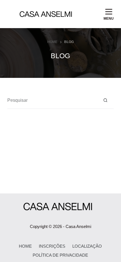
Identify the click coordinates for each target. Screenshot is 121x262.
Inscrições (52, 246)
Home (25, 246)
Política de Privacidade (60, 255)
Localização (87, 246)
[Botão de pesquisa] (105, 100)
